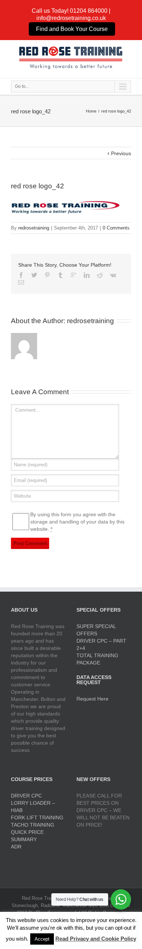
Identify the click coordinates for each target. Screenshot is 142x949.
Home (91, 111)
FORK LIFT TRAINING (37, 817)
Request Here (92, 699)
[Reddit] (100, 275)
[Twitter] (34, 275)
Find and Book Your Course (72, 29)
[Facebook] (21, 275)
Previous (121, 153)
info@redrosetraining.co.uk (71, 18)
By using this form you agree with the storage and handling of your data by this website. (77, 521)
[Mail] (21, 282)
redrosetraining (33, 228)
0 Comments (116, 228)
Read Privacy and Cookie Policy (95, 939)
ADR (16, 847)
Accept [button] (42, 939)
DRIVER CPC (26, 796)
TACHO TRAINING (32, 825)
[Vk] (113, 275)
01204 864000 (88, 11)
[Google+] (73, 275)
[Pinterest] (47, 275)
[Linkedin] (87, 275)
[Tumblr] (60, 275)
